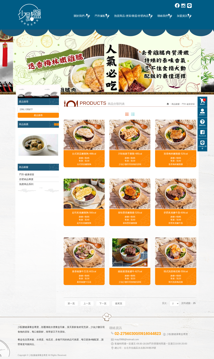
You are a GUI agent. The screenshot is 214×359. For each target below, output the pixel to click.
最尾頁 (118, 303)
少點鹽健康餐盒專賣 (29, 15)
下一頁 (102, 303)
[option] (107, 60)
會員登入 (202, 115)
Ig (183, 6)
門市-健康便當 (26, 174)
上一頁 (87, 303)
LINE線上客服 (202, 147)
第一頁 (71, 303)
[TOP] (107, 317)
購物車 (202, 102)
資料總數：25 (188, 303)
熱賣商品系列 (26, 184)
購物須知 (202, 125)
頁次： (165, 303)
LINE (189, 6)
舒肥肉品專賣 (26, 179)
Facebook (177, 6)
